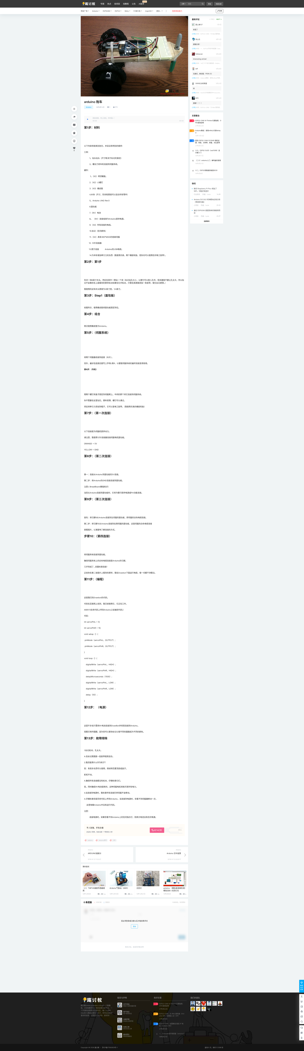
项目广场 (84, 11)
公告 (134, 4)
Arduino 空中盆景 (174, 853)
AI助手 (141, 3)
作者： (206, 194)
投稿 (220, 11)
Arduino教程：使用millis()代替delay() (212, 78)
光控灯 (139, 888)
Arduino (95, 11)
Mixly (127, 11)
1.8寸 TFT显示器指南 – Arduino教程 (211, 63)
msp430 (148, 11)
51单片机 (136, 11)
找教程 (126, 4)
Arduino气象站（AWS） (119, 888)
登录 (209, 4)
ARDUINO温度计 (94, 853)
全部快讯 (206, 221)
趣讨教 (96, 1047)
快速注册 (218, 4)
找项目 (117, 4)
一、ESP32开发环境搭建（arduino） (212, 48)
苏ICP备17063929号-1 (110, 1047)
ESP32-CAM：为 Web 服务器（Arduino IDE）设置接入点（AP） (221, 34)
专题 (102, 4)
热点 (109, 4)
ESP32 (117, 11)
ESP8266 (106, 11)
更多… (158, 11)
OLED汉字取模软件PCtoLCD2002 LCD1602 (214, 93)
